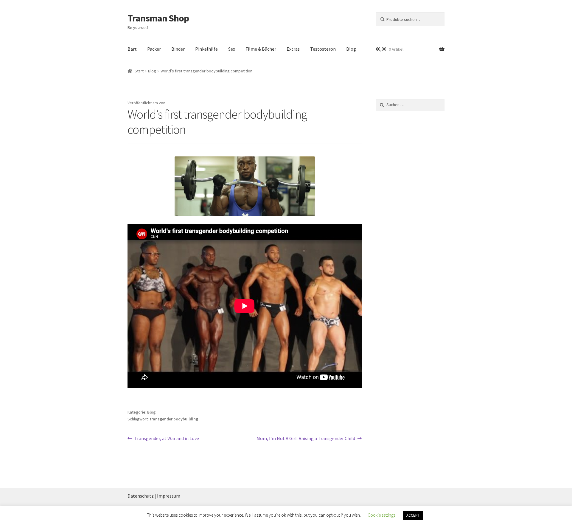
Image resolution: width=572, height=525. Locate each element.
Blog (351, 49)
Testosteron (323, 49)
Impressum (168, 496)
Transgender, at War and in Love (166, 438)
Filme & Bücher (260, 49)
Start (139, 71)
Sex (231, 49)
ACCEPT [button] (413, 515)
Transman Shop (158, 18)
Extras (293, 49)
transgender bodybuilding (174, 419)
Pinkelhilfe (206, 49)
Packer (154, 49)
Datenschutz (141, 496)
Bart (132, 49)
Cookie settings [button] (381, 515)
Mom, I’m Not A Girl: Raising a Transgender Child (306, 438)
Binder (178, 49)
